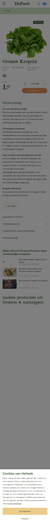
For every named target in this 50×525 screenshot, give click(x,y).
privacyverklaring (14, 503)
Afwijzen (25, 519)
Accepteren (25, 511)
